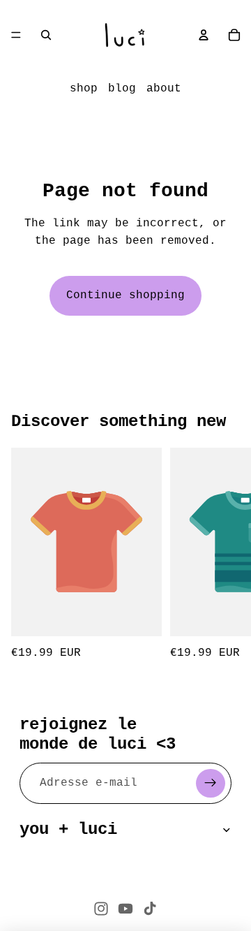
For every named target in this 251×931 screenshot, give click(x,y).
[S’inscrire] (210, 783)
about (163, 88)
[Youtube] (125, 908)
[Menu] (16, 35)
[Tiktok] (150, 908)
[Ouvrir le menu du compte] (203, 35)
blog (122, 88)
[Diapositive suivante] (224, 555)
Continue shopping (125, 295)
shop (84, 88)
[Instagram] (101, 908)
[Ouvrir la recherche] (46, 35)
